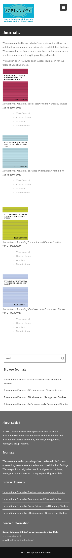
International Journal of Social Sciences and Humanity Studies (35, 506)
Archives (20, 121)
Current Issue (23, 117)
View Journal (23, 113)
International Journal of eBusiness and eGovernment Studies (36, 404)
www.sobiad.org (12, 536)
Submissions (23, 125)
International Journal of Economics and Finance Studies (33, 390)
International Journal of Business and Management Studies (35, 397)
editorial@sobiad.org (21, 540)
